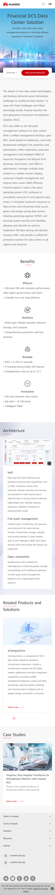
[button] (16, 718)
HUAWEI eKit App (17, 856)
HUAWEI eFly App (17, 862)
